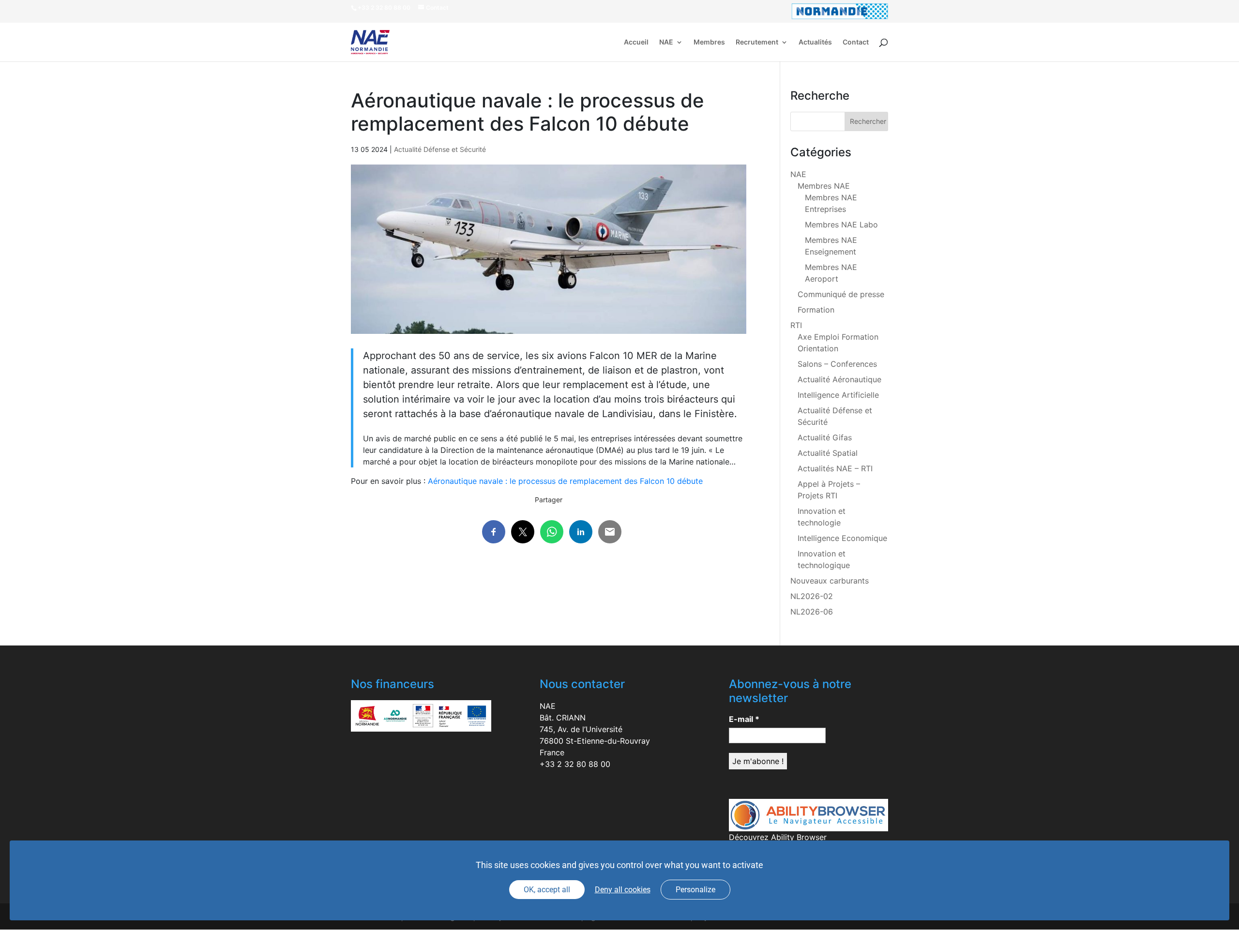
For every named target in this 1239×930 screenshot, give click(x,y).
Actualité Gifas (825, 437)
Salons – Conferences (837, 364)
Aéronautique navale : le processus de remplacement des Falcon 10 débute (565, 481)
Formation (816, 310)
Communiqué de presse (841, 294)
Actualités (815, 42)
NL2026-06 (811, 611)
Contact (856, 42)
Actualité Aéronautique (839, 379)
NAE (666, 42)
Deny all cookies (622, 889)
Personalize (695, 889)
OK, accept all (547, 889)
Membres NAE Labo (841, 224)
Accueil (636, 42)
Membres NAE (824, 186)
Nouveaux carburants (829, 580)
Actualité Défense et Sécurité (440, 149)
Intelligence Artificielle (838, 395)
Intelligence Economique (842, 538)
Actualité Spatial (828, 453)
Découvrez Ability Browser (778, 837)
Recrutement (757, 42)
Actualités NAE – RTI (835, 468)
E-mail (744, 719)
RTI (796, 325)
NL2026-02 (811, 596)
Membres (709, 42)
